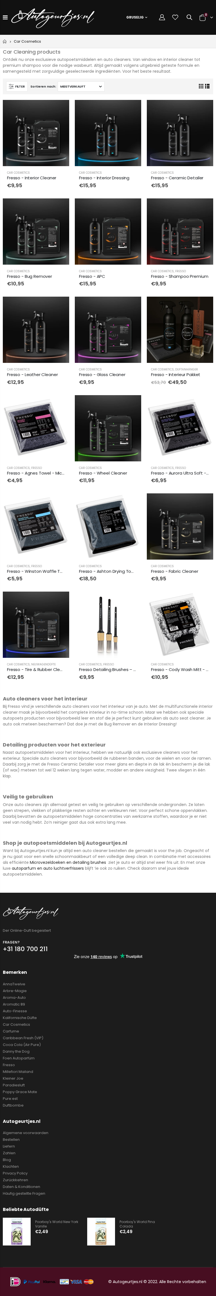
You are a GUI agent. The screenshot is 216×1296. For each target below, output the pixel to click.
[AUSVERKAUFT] (204, 109)
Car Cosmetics (18, 173)
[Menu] (5, 17)
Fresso (180, 271)
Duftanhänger (186, 369)
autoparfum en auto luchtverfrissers (48, 868)
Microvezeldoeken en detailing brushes (68, 862)
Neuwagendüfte (43, 664)
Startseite (5, 41)
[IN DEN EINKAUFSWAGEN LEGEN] (60, 109)
